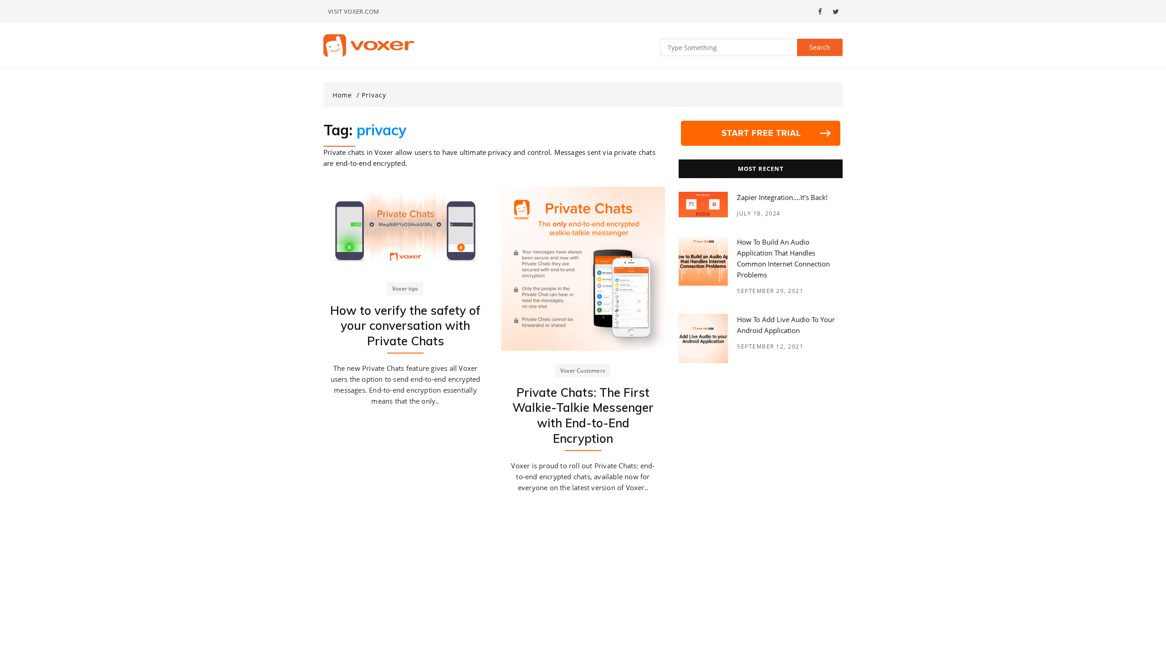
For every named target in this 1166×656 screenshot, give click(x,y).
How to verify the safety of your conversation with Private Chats (405, 326)
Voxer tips (405, 288)
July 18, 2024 (759, 213)
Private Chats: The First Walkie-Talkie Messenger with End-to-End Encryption (583, 415)
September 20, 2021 (770, 291)
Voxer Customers (582, 370)
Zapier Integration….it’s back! (782, 197)
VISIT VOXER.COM (353, 11)
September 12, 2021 (770, 346)
